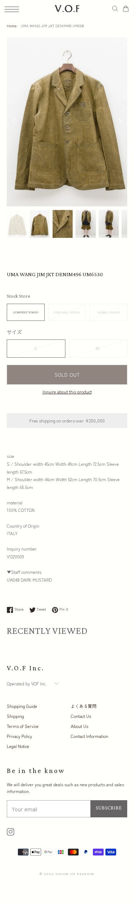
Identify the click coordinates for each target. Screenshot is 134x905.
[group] (17, 224)
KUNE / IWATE (108, 312)
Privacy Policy (19, 736)
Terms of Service (23, 726)
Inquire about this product (67, 391)
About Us (79, 726)
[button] (120, 121)
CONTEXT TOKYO (25, 312)
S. (36, 348)
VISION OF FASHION (75, 874)
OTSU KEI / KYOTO (67, 312)
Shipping (15, 716)
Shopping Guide (22, 706)
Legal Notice (18, 746)
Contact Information (89, 736)
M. (97, 348)
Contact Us (81, 716)
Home (11, 25)
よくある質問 (83, 706)
